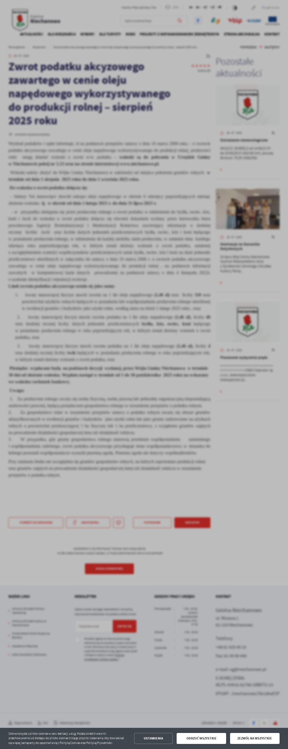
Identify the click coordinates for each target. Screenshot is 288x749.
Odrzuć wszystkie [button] (201, 738)
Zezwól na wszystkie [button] (254, 738)
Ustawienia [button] (153, 738)
